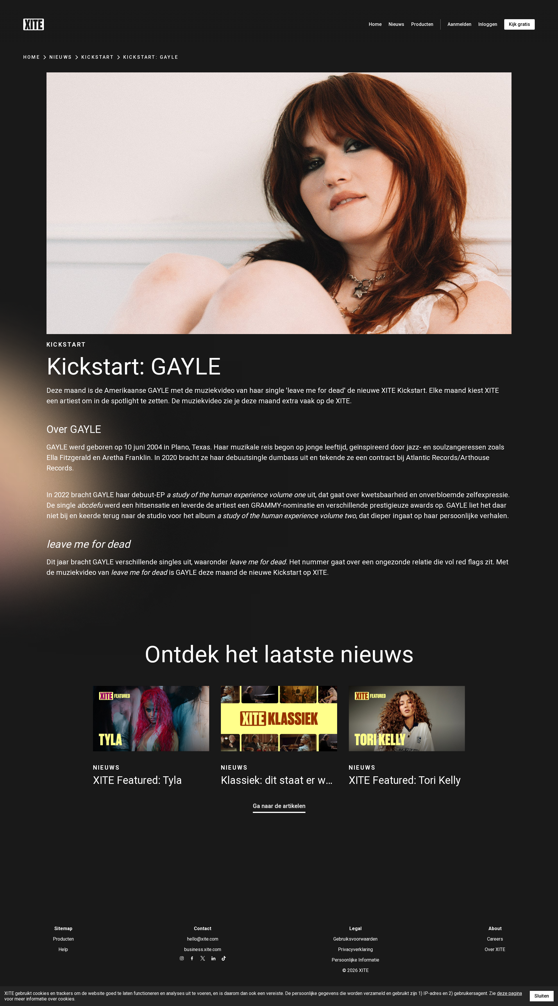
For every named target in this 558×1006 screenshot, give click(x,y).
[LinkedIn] (213, 958)
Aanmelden (459, 24)
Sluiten (541, 996)
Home (375, 24)
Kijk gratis (519, 24)
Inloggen (487, 24)
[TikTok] (223, 958)
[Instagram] (181, 958)
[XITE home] (33, 24)
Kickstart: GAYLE (150, 57)
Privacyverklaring (355, 949)
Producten (422, 24)
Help (63, 949)
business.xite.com (202, 949)
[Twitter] (203, 958)
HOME (31, 57)
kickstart (97, 57)
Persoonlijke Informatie (355, 960)
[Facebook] (191, 958)
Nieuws (396, 24)
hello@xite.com (202, 939)
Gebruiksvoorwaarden (355, 939)
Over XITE (495, 949)
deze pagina (509, 993)
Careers (495, 939)
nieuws (60, 57)
